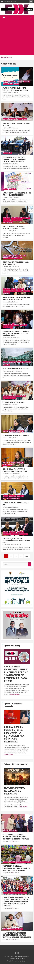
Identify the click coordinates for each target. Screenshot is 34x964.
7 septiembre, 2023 (8, 544)
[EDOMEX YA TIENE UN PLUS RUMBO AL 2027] (17, 111)
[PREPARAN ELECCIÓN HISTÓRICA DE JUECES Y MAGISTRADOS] (17, 286)
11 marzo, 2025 (7, 197)
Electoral (26, 81)
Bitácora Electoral (9, 81)
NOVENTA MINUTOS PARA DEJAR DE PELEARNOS (14, 791)
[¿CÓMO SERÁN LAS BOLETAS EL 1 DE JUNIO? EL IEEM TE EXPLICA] (17, 181)
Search (29, 564)
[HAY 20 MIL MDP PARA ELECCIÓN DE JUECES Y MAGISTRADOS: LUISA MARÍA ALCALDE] (17, 319)
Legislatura (13, 830)
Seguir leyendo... (15, 694)
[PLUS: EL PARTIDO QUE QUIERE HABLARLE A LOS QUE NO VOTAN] (17, 76)
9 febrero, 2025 (7, 266)
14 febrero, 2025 (7, 231)
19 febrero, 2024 (7, 473)
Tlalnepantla (22, 893)
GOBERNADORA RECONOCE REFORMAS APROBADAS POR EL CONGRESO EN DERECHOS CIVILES (16, 837)
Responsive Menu (31, 1)
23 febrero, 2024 (7, 438)
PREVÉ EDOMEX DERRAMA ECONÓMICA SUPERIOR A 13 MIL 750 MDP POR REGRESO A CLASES (16, 868)
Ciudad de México (8, 255)
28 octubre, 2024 (7, 337)
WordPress (23, 961)
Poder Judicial (7, 222)
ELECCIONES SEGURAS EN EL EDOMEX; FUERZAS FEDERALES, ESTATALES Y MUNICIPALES (15, 159)
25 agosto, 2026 (7, 841)
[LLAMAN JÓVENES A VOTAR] (17, 390)
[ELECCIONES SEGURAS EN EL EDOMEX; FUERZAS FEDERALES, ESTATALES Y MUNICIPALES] (17, 145)
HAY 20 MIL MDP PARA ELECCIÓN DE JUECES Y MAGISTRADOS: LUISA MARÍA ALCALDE (16, 333)
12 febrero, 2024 (7, 507)
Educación (12, 861)
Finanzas (6, 324)
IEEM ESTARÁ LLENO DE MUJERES (15, 369)
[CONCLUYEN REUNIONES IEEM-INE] (17, 424)
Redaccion (15, 92)
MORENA (16, 324)
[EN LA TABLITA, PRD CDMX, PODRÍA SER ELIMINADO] (17, 250)
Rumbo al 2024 (7, 464)
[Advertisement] (17, 37)
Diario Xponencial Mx (21, 956)
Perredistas (14, 257)
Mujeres (27, 362)
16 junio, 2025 (7, 92)
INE (4, 83)
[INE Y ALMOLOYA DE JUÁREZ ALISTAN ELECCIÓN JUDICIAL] (17, 215)
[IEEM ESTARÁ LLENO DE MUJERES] (17, 357)
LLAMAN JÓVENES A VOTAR (13, 402)
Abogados (6, 217)
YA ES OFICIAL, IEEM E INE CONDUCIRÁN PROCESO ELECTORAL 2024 (16, 540)
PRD (21, 257)
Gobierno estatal (8, 291)
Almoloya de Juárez (17, 217)
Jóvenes (5, 398)
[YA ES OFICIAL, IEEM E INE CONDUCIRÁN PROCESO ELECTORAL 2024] (17, 526)
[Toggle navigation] (3, 17)
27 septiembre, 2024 (9, 371)
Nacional (10, 83)
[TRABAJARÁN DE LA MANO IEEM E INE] (17, 491)
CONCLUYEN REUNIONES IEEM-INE (16, 436)
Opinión (16, 83)
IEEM (10, 188)
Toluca (28, 861)
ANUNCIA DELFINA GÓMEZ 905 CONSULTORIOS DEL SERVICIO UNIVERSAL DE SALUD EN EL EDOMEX (17, 935)
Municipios (18, 220)
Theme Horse (19, 959)
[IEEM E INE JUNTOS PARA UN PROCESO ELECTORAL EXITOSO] (17, 457)
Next (26, 556)
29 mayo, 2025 (7, 163)
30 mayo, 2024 (7, 404)
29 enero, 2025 (7, 302)
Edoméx (19, 81)
